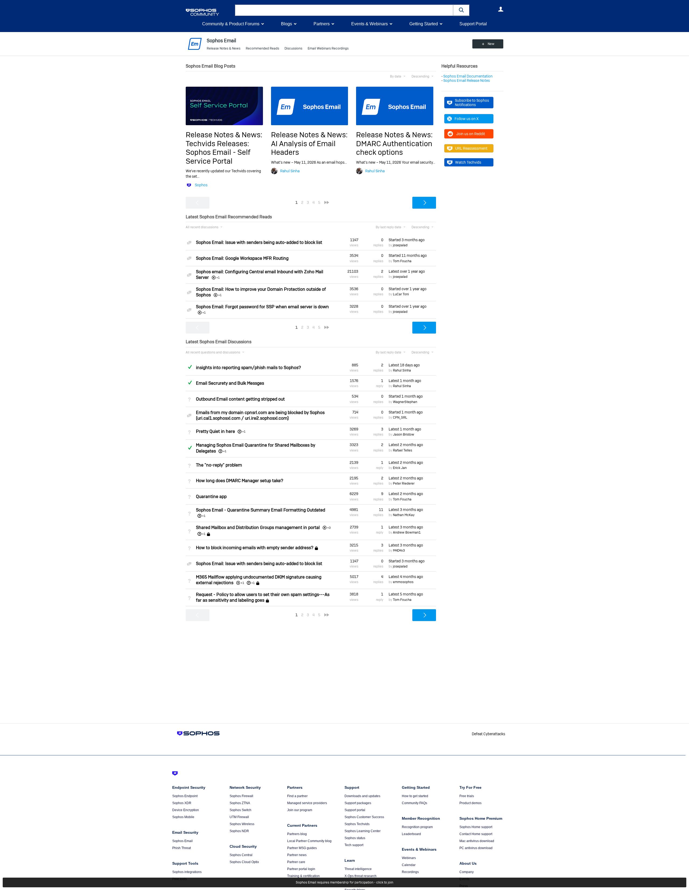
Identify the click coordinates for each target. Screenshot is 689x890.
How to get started (415, 796)
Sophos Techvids (357, 824)
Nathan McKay (403, 515)
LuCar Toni (401, 294)
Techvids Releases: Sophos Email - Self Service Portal (218, 152)
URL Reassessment (471, 148)
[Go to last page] (326, 202)
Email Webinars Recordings (328, 48)
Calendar (409, 865)
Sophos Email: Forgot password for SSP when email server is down (262, 307)
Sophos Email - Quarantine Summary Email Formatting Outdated (260, 510)
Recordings (410, 872)
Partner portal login (301, 869)
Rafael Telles (402, 450)
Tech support (353, 845)
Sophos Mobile (183, 817)
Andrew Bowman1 (407, 532)
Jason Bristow (403, 434)
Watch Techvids (468, 162)
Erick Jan (400, 468)
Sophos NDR (239, 831)
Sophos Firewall (241, 796)
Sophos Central (241, 855)
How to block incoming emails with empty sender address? (254, 548)
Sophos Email (182, 841)
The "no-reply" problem (219, 465)
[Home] (209, 12)
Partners (322, 24)
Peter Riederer (403, 483)
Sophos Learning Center (362, 831)
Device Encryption (185, 810)
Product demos (470, 803)
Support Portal (473, 24)
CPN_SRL (400, 417)
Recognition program (417, 827)
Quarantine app (211, 496)
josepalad (400, 245)
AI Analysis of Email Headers (303, 148)
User (500, 9)
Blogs (286, 24)
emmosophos (403, 582)
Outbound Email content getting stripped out (240, 399)
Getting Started (423, 24)
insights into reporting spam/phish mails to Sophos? (248, 367)
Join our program (299, 810)
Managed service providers (307, 803)
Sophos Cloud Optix (244, 862)
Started (407, 239)
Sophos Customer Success (364, 817)
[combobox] (344, 10)
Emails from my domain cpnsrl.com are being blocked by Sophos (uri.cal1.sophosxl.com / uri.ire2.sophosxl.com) (260, 415)
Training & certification (303, 876)
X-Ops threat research (360, 876)
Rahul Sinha (290, 171)
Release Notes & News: (224, 134)
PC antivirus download (476, 848)
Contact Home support (475, 834)
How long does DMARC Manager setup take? (239, 480)
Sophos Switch (240, 810)
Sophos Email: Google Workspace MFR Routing (242, 258)
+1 (243, 431)
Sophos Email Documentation (468, 76)
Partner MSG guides (302, 848)
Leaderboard (411, 834)
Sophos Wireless (242, 824)
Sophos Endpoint (185, 796)
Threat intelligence (358, 869)
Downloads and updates (362, 796)
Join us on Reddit (470, 133)
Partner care (296, 862)
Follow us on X (467, 118)
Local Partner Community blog (309, 841)
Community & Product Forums (230, 24)
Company (466, 872)
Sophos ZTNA (240, 803)
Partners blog (297, 834)
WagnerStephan (405, 402)
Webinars (409, 858)
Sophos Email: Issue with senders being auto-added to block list (259, 242)
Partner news (297, 855)
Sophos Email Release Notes (466, 80)
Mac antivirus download (476, 841)
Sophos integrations (187, 872)
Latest (407, 271)
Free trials (466, 796)
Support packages (357, 803)
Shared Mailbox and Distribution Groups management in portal (258, 527)
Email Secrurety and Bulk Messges (230, 383)
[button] (461, 10)
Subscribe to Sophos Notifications (472, 102)
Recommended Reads (262, 48)
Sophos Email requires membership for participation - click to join (344, 882)
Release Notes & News (223, 48)
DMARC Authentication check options (394, 148)
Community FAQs (414, 803)
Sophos (201, 185)
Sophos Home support (475, 827)
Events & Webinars (369, 24)
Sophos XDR (181, 803)
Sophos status (354, 838)
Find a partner (297, 796)
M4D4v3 (399, 550)
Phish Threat (181, 848)
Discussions (293, 48)
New (491, 44)
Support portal (354, 810)
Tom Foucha (402, 261)
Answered (190, 367)
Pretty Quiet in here (215, 431)
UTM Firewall (239, 817)
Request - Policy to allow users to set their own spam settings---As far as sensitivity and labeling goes (262, 597)
